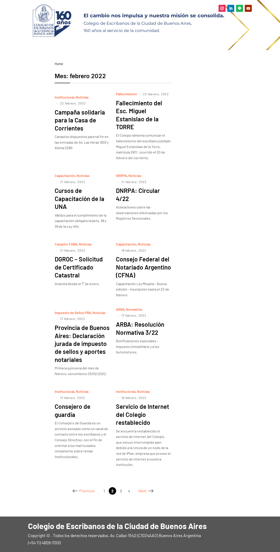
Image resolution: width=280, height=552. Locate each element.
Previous (87, 490)
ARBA (120, 309)
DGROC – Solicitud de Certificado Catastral (79, 267)
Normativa (134, 309)
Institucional (64, 97)
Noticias (82, 97)
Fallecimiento (126, 94)
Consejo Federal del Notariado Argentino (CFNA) (143, 267)
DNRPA (121, 175)
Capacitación (65, 175)
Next (142, 490)
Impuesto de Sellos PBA (73, 312)
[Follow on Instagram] (222, 8)
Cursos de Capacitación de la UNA (79, 198)
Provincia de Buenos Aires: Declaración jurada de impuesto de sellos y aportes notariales (82, 343)
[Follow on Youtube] (248, 8)
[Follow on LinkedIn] (230, 8)
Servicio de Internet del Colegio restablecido (142, 414)
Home (59, 64)
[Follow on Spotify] (239, 8)
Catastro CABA (66, 244)
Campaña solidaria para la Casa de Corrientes (80, 120)
